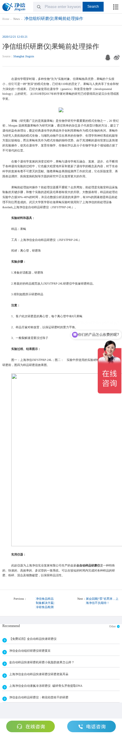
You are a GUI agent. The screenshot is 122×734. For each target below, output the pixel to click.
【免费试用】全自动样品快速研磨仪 (33, 638)
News (16, 19)
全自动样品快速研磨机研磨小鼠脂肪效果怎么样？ (41, 662)
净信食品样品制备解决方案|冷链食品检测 (45, 603)
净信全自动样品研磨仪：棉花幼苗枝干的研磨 (38, 697)
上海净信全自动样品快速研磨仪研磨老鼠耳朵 (38, 674)
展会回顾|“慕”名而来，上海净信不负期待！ (102, 600)
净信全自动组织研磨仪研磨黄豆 (30, 650)
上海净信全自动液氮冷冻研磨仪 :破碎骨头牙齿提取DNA (45, 685)
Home (5, 19)
